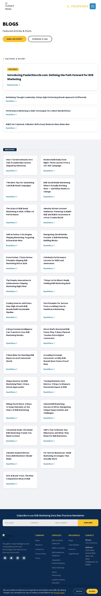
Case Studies (74, 545)
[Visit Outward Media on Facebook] (5, 558)
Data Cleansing (58, 567)
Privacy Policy (40, 554)
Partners (72, 549)
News (37, 540)
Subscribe (88, 523)
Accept (92, 591)
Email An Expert (14, 39)
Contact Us (39, 549)
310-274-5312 (79, 6)
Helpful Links (74, 554)
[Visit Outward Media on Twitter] (11, 558)
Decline (79, 591)
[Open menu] (93, 6)
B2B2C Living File (58, 548)
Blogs (71, 540)
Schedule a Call (40, 39)
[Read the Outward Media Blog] (24, 558)
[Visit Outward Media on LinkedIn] (17, 558)
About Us (38, 545)
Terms (37, 558)
